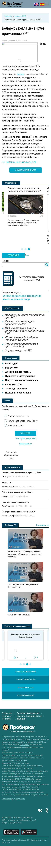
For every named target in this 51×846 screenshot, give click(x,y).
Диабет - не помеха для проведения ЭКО (19, 322)
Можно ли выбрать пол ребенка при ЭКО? (24, 316)
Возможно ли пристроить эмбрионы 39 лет (21, 473)
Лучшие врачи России (25, 687)
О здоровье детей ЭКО (18, 350)
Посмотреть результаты (25, 439)
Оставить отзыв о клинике (25, 672)
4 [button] (30, 664)
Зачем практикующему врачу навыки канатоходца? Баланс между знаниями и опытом (25, 554)
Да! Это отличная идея (18, 416)
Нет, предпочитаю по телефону (23, 421)
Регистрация (13, 255)
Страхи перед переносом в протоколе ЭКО (21, 345)
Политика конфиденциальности (13, 799)
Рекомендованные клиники (17, 626)
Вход (27, 255)
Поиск (6, 261)
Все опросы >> (25, 443)
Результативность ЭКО (25, 695)
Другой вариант (15, 425)
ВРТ (34, 162)
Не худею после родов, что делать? (18, 512)
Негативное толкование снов (15, 502)
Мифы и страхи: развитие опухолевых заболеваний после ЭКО (24, 331)
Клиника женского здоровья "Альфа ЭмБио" (25, 635)
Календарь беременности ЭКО (11, 455)
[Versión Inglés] (42, 4)
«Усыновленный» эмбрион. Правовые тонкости (21, 338)
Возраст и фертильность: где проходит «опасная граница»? (24, 189)
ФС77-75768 (24, 745)
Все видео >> (42, 525)
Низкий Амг (7, 482)
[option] (25, 206)
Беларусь (11, 162)
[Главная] (12, 5)
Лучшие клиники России (25, 680)
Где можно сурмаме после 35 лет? (17, 492)
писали (20, 74)
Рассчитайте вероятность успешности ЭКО (31, 279)
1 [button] (22, 249)
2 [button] (25, 249)
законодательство (24, 162)
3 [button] (29, 249)
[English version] (36, 4)
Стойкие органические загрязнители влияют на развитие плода (22, 298)
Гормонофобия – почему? (19, 615)
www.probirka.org (12, 755)
